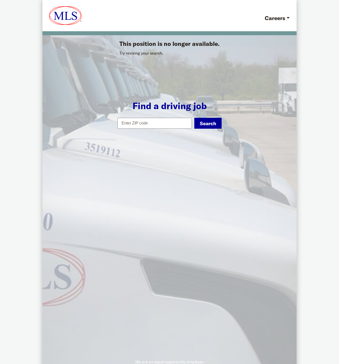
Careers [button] (275, 18)
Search (208, 123)
